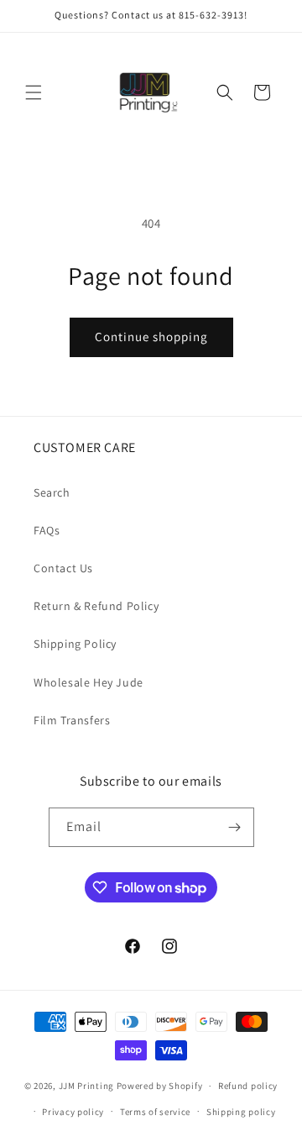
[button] (33, 92)
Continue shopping (151, 337)
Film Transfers (72, 720)
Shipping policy (241, 1112)
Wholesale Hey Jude (88, 682)
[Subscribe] (234, 827)
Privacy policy (73, 1112)
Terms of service (155, 1112)
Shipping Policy (75, 643)
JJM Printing (86, 1086)
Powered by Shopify (160, 1086)
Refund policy (248, 1086)
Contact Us (63, 568)
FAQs (47, 530)
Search (52, 492)
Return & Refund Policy (96, 605)
